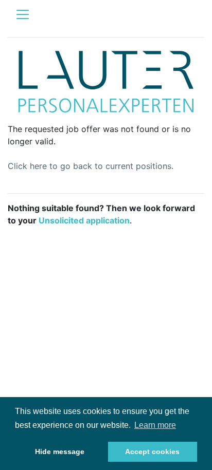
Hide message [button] (59, 451)
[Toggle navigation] (22, 14)
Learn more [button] (155, 425)
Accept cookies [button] (152, 451)
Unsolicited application (84, 220)
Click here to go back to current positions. (90, 166)
